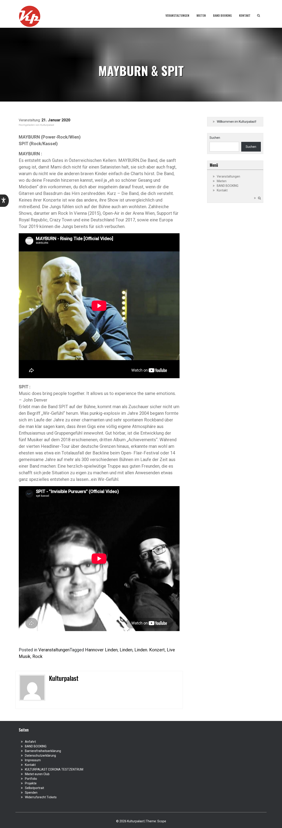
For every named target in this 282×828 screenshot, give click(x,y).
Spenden (31, 792)
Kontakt (244, 15)
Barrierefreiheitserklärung (43, 751)
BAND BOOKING (222, 15)
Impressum (33, 760)
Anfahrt (30, 741)
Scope (161, 821)
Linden (126, 649)
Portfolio (31, 778)
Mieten (201, 15)
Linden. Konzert (149, 649)
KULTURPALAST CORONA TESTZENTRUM (54, 769)
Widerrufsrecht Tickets (41, 797)
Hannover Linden (101, 649)
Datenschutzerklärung (40, 755)
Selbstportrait (34, 788)
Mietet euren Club (37, 774)
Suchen (215, 137)
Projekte (31, 783)
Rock (37, 656)
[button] (4, 200)
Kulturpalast (47, 125)
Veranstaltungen (177, 15)
